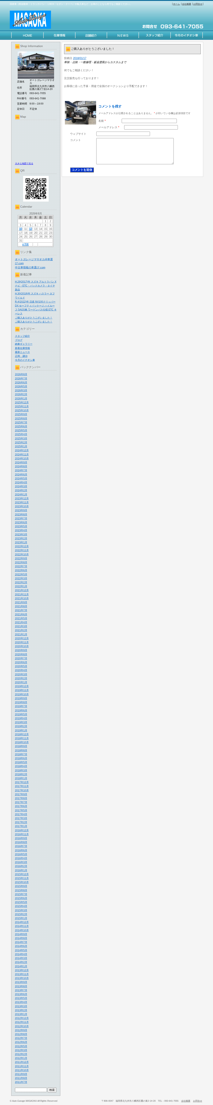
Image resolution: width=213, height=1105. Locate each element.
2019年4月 (21, 718)
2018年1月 (21, 778)
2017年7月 (21, 802)
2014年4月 (21, 954)
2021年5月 (21, 618)
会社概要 (186, 4)
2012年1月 (21, 1058)
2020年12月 (22, 638)
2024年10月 (22, 458)
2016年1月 (21, 870)
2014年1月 (21, 966)
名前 (102, 120)
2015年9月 (21, 886)
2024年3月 (21, 486)
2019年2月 (21, 726)
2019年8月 (21, 702)
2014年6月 (21, 946)
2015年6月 (21, 898)
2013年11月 (22, 974)
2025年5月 (21, 430)
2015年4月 (21, 906)
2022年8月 (21, 562)
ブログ (18, 340)
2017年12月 (22, 782)
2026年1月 (21, 398)
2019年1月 (21, 730)
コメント (75, 140)
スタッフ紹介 (22, 336)
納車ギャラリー (23, 344)
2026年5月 (21, 386)
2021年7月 (21, 610)
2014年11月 (22, 926)
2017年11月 (22, 786)
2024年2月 (21, 490)
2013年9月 (21, 982)
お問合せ (197, 4)
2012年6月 (21, 1042)
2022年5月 (21, 574)
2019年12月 (22, 686)
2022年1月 (21, 586)
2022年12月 (22, 546)
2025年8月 (21, 418)
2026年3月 (21, 390)
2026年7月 (21, 378)
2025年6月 (21, 426)
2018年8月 (21, 750)
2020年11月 (22, 642)
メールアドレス (108, 127)
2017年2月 (21, 822)
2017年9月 (21, 794)
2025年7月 (21, 422)
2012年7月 (21, 1038)
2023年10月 (22, 506)
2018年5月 (21, 762)
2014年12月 (22, 922)
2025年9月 (21, 414)
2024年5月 (21, 478)
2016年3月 (21, 862)
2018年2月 (21, 774)
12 (30, 228)
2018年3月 (21, 770)
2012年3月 (21, 1050)
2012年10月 (22, 1026)
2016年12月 (22, 830)
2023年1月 (21, 542)
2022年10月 (22, 554)
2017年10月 (22, 790)
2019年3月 (21, 722)
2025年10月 (22, 410)
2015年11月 (22, 878)
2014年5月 (21, 950)
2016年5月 (21, 854)
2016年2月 (21, 866)
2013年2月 (21, 1010)
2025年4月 (21, 434)
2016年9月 (21, 838)
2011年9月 (21, 1074)
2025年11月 (22, 406)
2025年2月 (21, 442)
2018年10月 (22, 742)
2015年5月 (21, 902)
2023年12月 (22, 498)
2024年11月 (22, 454)
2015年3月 (21, 910)
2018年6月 (21, 758)
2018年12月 (22, 734)
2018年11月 (22, 738)
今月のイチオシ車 (25, 360)
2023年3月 (21, 534)
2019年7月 (21, 706)
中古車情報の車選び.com (30, 267)
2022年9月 (21, 558)
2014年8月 (21, 938)
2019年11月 (22, 690)
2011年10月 (22, 1070)
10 (20, 228)
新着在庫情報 (22, 348)
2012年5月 (21, 1046)
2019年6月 (21, 710)
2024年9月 (21, 462)
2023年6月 (21, 522)
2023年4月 (21, 530)
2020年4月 (21, 670)
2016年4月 (21, 858)
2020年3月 (21, 674)
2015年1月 (21, 918)
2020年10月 (22, 646)
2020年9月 (21, 650)
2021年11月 (22, 594)
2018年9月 (21, 746)
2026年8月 (21, 374)
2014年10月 (22, 930)
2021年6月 (21, 614)
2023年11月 (22, 502)
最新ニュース (22, 352)
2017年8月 (21, 798)
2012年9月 (21, 1030)
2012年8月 (21, 1034)
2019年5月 (21, 714)
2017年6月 (21, 806)
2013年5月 (21, 998)
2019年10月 (22, 694)
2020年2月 (21, 678)
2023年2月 (21, 538)
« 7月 (25, 244)
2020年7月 (21, 658)
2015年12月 (22, 874)
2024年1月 (21, 494)
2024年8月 (21, 466)
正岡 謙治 (21, 356)
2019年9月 (21, 698)
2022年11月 (22, 550)
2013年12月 (22, 970)
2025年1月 (21, 446)
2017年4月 (21, 814)
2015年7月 (21, 894)
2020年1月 (21, 682)
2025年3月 (21, 438)
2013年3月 (21, 1006)
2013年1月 (21, 1014)
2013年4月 (21, 1002)
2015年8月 (21, 890)
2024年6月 (21, 474)
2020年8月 (21, 654)
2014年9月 (21, 934)
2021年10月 (22, 598)
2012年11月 (22, 1022)
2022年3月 (21, 578)
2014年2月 (21, 962)
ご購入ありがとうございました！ (33, 317)
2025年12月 (22, 402)
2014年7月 (21, 942)
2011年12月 (22, 1062)
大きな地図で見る (24, 163)
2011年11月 (22, 1066)
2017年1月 (21, 826)
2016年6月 (21, 850)
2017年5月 (21, 810)
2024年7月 (21, 470)
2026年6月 (21, 382)
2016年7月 (21, 846)
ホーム (176, 4)
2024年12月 (22, 450)
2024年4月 (21, 482)
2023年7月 (21, 518)
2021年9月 (21, 602)
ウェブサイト (78, 133)
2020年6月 (21, 662)
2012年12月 (22, 1018)
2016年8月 (21, 842)
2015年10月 (22, 882)
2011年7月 (21, 1082)
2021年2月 (21, 630)
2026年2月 (21, 394)
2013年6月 (21, 994)
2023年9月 (21, 510)
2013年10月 (22, 978)
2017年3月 (21, 818)
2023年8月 (21, 514)
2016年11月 (22, 834)
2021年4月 (21, 622)
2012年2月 (21, 1054)
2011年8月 (21, 1078)
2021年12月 (22, 590)
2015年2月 (21, 914)
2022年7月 (21, 566)
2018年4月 (21, 766)
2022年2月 (21, 582)
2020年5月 (21, 666)
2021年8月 (21, 606)
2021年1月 (21, 634)
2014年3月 (21, 958)
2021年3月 (21, 626)
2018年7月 (21, 754)
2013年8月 (21, 986)
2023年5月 (21, 526)
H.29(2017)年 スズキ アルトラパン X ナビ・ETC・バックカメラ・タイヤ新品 (35, 285)
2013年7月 (21, 990)
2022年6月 (21, 570)
